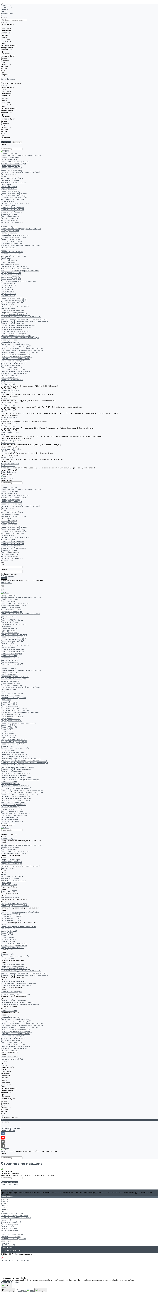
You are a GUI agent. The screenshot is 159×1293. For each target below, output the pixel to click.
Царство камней (8, 296)
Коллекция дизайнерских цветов (15, 269)
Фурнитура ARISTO (9, 262)
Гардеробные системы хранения (15, 162)
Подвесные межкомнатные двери (15, 315)
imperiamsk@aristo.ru (10, 464)
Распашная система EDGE (12, 222)
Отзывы (4, 1207)
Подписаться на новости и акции (15, 1260)
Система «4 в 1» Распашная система (16, 327)
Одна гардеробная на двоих (13, 369)
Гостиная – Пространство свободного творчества (22, 348)
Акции (3, 250)
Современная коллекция (11, 170)
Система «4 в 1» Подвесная (12, 208)
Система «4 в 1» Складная (11, 212)
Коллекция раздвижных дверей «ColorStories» (20, 271)
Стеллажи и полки (8, 174)
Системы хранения (9, 214)
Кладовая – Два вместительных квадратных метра (22, 350)
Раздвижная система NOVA (12, 199)
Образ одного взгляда (10, 365)
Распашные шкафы (9, 159)
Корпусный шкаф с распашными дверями (18, 325)
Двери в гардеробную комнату (14, 313)
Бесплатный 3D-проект (10, 180)
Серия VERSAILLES (9, 285)
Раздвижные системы (10, 191)
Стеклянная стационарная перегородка (17, 336)
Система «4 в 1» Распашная (12, 210)
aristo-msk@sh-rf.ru (9, 417)
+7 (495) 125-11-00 (8, 382)
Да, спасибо (6, 142)
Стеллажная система (9, 218)
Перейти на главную (9, 1182)
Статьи (4, 11)
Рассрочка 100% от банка (12, 178)
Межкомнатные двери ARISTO (14, 197)
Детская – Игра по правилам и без (15, 355)
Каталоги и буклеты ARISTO (12, 1214)
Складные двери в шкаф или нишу (15, 331)
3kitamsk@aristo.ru (8, 472)
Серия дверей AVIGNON (11, 279)
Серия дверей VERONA (11, 273)
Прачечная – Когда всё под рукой (15, 344)
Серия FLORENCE (8, 294)
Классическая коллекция (11, 168)
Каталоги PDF (7, 13)
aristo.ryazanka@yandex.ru (11, 449)
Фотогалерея (6, 7)
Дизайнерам (6, 258)
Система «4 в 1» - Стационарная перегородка (20, 338)
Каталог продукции (9, 227)
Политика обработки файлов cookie (16, 1218)
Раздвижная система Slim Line (14, 195)
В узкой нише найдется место (13, 363)
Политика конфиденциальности (14, 1216)
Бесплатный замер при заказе (13, 182)
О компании (6, 5)
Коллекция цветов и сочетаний (14, 373)
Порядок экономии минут (12, 367)
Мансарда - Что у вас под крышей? (16, 346)
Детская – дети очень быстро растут (16, 357)
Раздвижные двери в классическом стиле (18, 281)
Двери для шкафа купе (10, 166)
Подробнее (15, 1282)
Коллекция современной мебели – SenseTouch (20, 172)
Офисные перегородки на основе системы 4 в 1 (21, 317)
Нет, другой (17, 142)
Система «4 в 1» (7, 201)
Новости (4, 9)
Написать (5, 1243)
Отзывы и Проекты (9, 260)
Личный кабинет (8, 1131)
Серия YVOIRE (7, 287)
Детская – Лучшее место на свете (15, 359)
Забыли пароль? (7, 576)
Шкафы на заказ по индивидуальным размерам (21, 155)
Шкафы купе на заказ (10, 157)
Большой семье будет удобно (14, 361)
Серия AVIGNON (8, 283)
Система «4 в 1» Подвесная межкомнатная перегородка (24, 321)
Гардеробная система (10, 216)
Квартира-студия (8, 206)
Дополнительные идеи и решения (15, 371)
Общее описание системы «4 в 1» (15, 203)
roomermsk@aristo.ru (10, 390)
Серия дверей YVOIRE (10, 277)
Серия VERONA (7, 292)
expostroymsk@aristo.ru (11, 441)
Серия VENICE (7, 289)
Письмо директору (12, 1250)
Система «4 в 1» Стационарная (13, 334)
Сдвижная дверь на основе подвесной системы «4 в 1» (24, 319)
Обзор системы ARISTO (11, 1222)
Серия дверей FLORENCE (12, 275)
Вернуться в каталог (9, 1184)
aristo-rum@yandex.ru (10, 432)
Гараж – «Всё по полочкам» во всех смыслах (19, 352)
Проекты (4, 1205)
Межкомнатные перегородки (13, 164)
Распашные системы (9, 220)
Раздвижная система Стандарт (14, 193)
